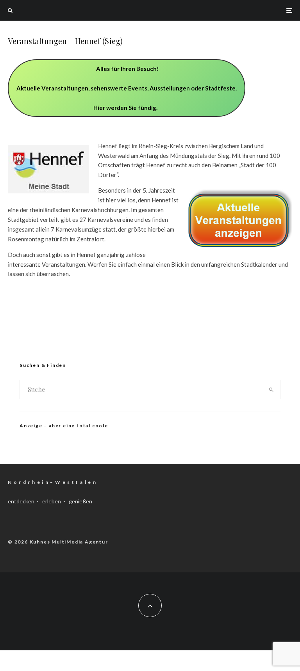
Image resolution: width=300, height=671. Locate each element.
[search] (271, 389)
